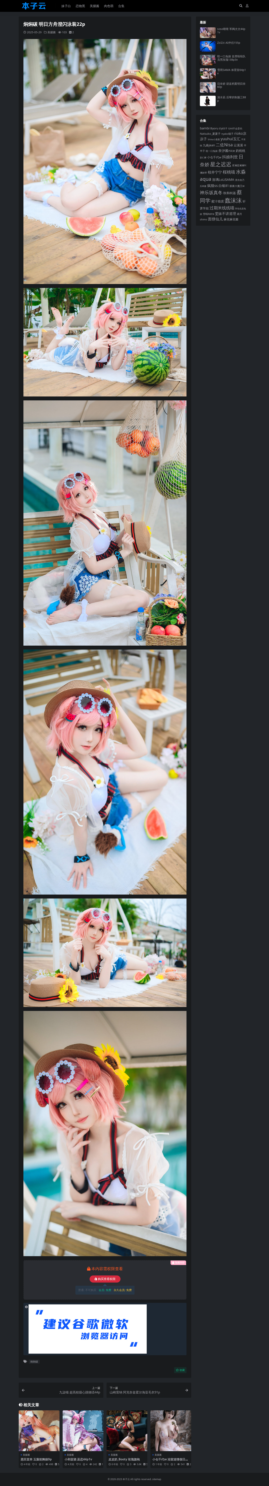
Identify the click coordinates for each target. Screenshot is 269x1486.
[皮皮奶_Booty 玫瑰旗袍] (127, 1430)
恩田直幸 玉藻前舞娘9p (36, 1459)
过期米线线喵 (222, 208)
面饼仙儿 (215, 218)
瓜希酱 (203, 186)
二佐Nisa (224, 145)
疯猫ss (212, 185)
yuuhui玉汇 (230, 138)
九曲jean (209, 145)
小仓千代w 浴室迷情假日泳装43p (170, 1461)
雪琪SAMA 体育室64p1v (231, 71)
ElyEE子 (223, 128)
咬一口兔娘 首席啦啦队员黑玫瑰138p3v (231, 57)
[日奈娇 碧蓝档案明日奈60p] (208, 87)
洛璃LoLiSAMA (223, 179)
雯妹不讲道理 (225, 213)
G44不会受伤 (235, 128)
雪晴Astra (208, 214)
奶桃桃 (240, 151)
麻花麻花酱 (231, 219)
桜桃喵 (229, 172)
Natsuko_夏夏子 (210, 134)
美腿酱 (94, 6)
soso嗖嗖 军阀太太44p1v (231, 30)
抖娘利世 (230, 157)
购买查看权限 (107, 1279)
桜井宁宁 (215, 172)
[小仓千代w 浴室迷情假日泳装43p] (170, 1430)
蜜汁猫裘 (217, 201)
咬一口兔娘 (212, 150)
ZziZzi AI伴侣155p (228, 43)
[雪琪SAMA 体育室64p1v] (208, 73)
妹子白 (66, 6)
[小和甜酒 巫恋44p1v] (83, 1430)
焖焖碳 (34, 1361)
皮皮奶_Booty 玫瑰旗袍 (124, 1459)
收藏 (182, 1370)
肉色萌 (108, 6)
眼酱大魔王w (237, 186)
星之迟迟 (220, 164)
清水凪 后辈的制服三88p (231, 98)
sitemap (156, 1479)
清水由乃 (239, 179)
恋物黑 (80, 6)
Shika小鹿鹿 (214, 139)
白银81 (224, 185)
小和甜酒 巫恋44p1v (78, 1459)
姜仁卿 (203, 157)
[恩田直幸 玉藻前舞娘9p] (39, 1430)
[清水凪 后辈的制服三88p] (208, 101)
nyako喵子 (227, 134)
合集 (121, 6)
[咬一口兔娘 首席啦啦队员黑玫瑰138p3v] (208, 60)
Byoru (214, 128)
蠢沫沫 (233, 200)
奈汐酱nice (226, 150)
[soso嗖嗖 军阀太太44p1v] (208, 32)
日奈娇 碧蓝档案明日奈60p (231, 85)
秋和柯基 (229, 193)
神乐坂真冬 (211, 192)
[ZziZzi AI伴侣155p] (208, 46)
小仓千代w (214, 157)
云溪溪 (238, 145)
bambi (205, 128)
